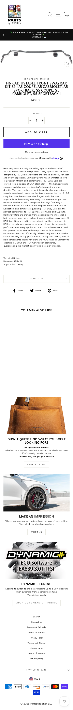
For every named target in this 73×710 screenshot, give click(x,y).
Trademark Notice (36, 643)
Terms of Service (36, 632)
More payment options (36, 152)
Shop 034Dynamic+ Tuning (37, 602)
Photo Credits (36, 648)
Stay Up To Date (36, 670)
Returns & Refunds (36, 627)
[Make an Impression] (36, 492)
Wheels (36, 532)
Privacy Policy (36, 637)
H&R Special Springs (36, 79)
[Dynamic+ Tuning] (36, 560)
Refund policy (36, 658)
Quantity (36, 114)
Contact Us (37, 279)
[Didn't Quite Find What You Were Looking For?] (36, 415)
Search (36, 616)
